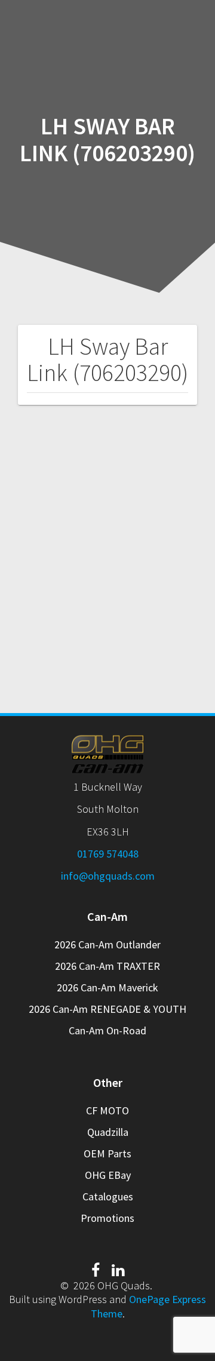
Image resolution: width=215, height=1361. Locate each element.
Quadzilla (107, 1132)
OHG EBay (108, 1175)
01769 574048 (108, 854)
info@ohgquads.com (108, 876)
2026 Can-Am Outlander (107, 944)
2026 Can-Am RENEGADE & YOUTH (107, 1009)
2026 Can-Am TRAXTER (107, 966)
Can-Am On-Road (107, 1030)
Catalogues (107, 1196)
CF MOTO (107, 1110)
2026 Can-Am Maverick (107, 987)
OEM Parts (107, 1153)
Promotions (107, 1218)
